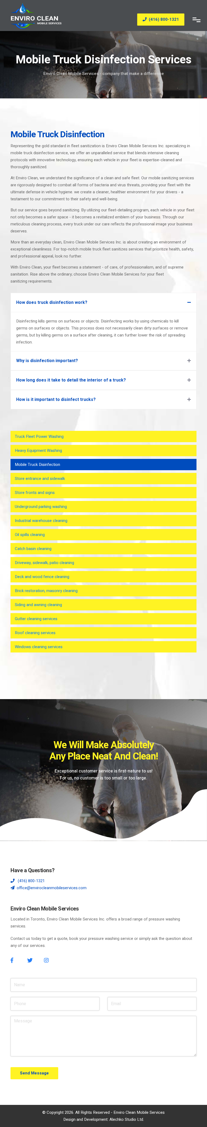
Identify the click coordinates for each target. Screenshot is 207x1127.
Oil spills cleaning (30, 535)
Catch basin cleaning (33, 549)
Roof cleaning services (35, 633)
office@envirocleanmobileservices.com (52, 888)
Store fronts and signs (35, 493)
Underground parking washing (41, 507)
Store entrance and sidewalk (40, 479)
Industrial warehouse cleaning (41, 521)
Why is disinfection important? (47, 361)
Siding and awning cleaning (38, 605)
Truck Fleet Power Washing (39, 436)
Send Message (34, 1073)
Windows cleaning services (39, 647)
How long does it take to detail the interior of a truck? (71, 380)
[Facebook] (12, 960)
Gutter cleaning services (36, 619)
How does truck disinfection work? (51, 302)
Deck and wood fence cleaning (42, 577)
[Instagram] (46, 960)
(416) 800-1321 (164, 19)
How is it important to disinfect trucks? (56, 399)
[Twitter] (30, 960)
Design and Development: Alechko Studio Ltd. (103, 1119)
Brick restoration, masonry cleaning (46, 591)
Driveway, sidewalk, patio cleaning (44, 563)
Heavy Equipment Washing (38, 450)
